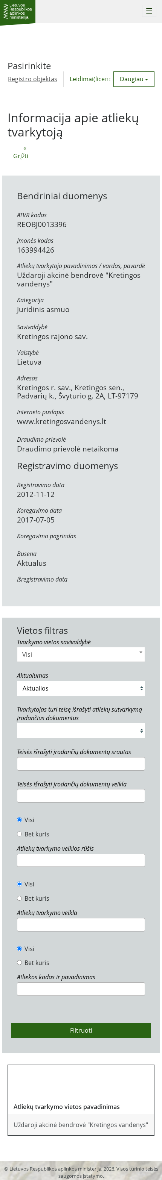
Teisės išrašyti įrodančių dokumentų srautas (74, 752)
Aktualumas (32, 675)
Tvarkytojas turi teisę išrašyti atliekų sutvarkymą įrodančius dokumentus (79, 713)
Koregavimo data (39, 510)
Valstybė (28, 352)
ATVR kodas (32, 215)
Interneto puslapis (40, 412)
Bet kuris (36, 834)
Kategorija (30, 300)
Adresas (27, 378)
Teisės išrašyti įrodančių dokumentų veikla (72, 784)
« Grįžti (20, 152)
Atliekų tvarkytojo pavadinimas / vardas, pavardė (81, 266)
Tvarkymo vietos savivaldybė (54, 642)
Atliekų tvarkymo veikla (47, 913)
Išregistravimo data (42, 579)
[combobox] (81, 654)
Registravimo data (40, 485)
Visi (29, 820)
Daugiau (132, 79)
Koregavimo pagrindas (46, 536)
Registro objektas (32, 79)
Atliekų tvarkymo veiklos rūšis (55, 848)
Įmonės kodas (35, 240)
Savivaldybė (32, 327)
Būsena (27, 554)
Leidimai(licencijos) (96, 79)
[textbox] (21, 763)
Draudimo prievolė (41, 439)
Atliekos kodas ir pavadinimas (56, 977)
